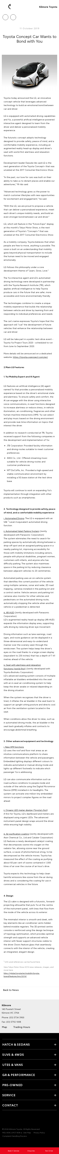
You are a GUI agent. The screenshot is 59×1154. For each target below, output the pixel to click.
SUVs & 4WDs (13, 1054)
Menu (55, 16)
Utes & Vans (12, 1064)
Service (9, 1095)
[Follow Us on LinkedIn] (19, 1119)
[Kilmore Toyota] (7, 6)
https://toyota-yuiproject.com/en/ (30, 357)
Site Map (27, 1132)
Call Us (5, 16)
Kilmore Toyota (48, 6)
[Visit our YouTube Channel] (9, 1119)
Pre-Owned (12, 1085)
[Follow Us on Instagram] (14, 1119)
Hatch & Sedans (16, 1044)
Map (4, 1026)
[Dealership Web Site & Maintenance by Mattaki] (8, 1142)
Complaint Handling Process (14, 1136)
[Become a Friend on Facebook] (4, 1119)
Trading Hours (21, 1026)
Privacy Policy (39, 1132)
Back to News (11, 989)
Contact (10, 1105)
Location (13, 16)
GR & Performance (18, 1075)
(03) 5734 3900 (16, 1017)
